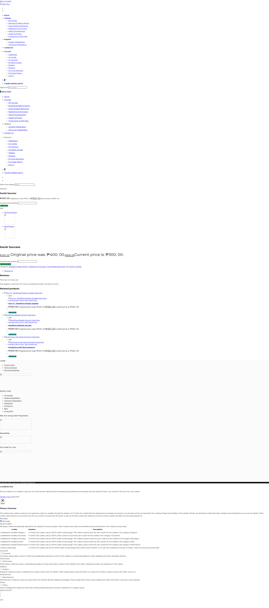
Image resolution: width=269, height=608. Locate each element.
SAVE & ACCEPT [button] (6, 590)
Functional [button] (4, 551)
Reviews (11, 156)
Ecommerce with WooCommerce (21, 347)
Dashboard (13, 141)
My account (13, 147)
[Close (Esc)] (6, 604)
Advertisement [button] (5, 574)
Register (7, 124)
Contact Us (8, 133)
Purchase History (15, 162)
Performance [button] (5, 559)
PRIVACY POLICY (6, 497)
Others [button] (2, 582)
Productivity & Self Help (18, 121)
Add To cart (5, 264)
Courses (7, 100)
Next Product (9, 226)
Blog (6, 409)
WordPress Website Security (19, 325)
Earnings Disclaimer (12, 370)
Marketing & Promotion (18, 112)
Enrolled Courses (15, 150)
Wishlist (11, 153)
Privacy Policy (9, 365)
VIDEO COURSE (75, 267)
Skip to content (5, 1)
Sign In (11, 165)
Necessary (6, 521)
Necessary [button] (4, 519)
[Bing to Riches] (9, 224)
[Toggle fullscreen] (2, 604)
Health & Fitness (15, 118)
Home (6, 97)
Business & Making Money (19, 106)
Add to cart (4, 205)
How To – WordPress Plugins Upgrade (23, 303)
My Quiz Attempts (16, 159)
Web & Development (17, 115)
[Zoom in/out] (0, 604)
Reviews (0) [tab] (8, 271)
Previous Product (10, 212)
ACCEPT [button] (16, 497)
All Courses (13, 103)
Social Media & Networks (18, 109)
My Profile (12, 144)
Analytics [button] (3, 567)
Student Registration (17, 127)
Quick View (38, 293)
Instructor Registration (18, 130)
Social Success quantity (8, 203)
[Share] (4, 604)
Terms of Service (10, 368)
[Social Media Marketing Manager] (9, 238)
